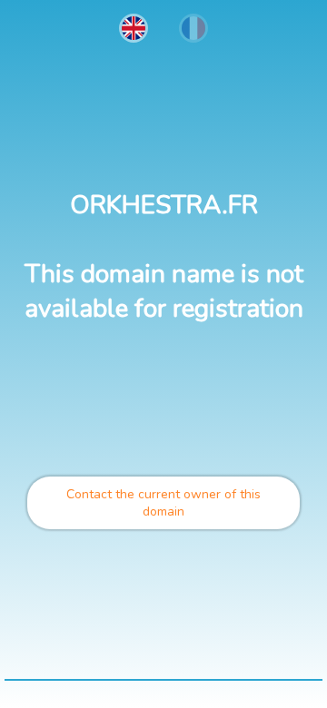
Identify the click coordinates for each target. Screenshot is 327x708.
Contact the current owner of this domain (163, 503)
